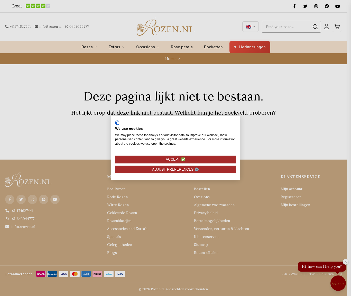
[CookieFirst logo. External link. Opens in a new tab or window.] (117, 123)
